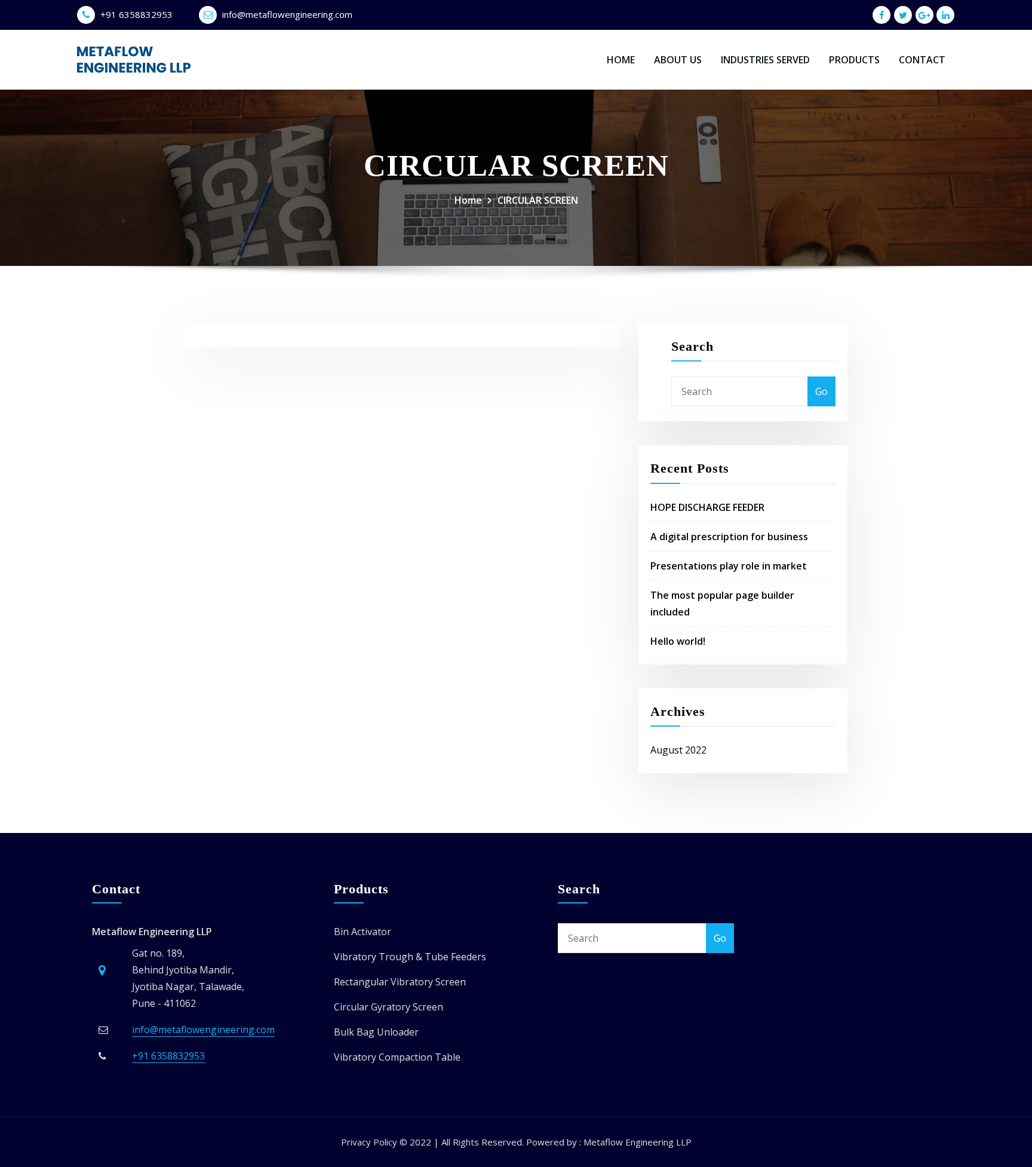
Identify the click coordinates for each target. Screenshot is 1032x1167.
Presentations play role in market (728, 565)
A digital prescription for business (729, 536)
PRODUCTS (854, 59)
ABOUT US (678, 59)
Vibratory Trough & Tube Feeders (410, 956)
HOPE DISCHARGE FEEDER (707, 507)
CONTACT (922, 59)
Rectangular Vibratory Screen (400, 981)
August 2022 (678, 749)
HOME (621, 59)
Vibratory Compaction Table (397, 1057)
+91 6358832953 (136, 14)
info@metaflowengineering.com (287, 14)
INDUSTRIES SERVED (765, 59)
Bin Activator (362, 931)
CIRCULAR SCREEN (537, 200)
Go (821, 391)
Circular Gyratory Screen (388, 1006)
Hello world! (677, 641)
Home (468, 200)
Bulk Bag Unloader (376, 1032)
